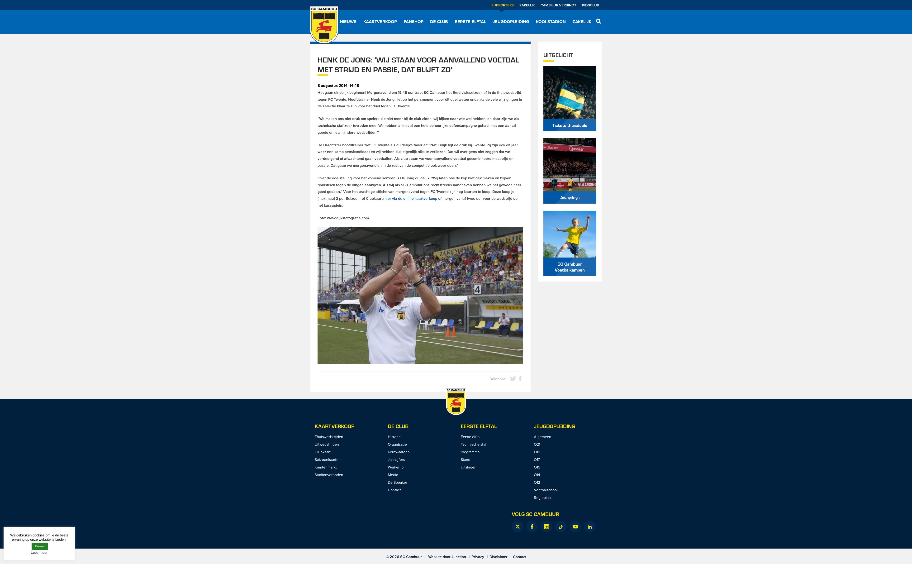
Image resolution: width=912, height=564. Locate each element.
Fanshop (413, 22)
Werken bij (396, 467)
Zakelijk (527, 5)
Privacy (477, 556)
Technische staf (473, 444)
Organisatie (397, 444)
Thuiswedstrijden (329, 436)
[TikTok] (560, 526)
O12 (537, 482)
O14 (537, 474)
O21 (537, 444)
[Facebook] (532, 526)
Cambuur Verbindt (558, 5)
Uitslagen (468, 467)
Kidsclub (590, 5)
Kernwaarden (399, 451)
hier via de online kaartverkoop (411, 198)
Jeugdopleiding (511, 22)
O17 (537, 459)
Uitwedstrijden (327, 444)
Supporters (502, 5)
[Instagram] (546, 526)
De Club (439, 22)
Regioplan (542, 497)
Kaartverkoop (380, 22)
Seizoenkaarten (328, 459)
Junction (458, 556)
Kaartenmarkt (326, 467)
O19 (537, 451)
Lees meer (39, 552)
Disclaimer (498, 556)
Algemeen (542, 436)
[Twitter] (517, 526)
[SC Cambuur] (324, 25)
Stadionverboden (329, 474)
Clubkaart (323, 451)
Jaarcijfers (396, 459)
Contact (394, 489)
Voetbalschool (546, 489)
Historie (394, 436)
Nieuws (348, 22)
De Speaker (397, 482)
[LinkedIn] (589, 526)
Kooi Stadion (551, 22)
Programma (470, 451)
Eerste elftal (470, 22)
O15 (537, 467)
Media (393, 474)
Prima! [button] (40, 546)
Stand (465, 459)
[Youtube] (575, 526)
